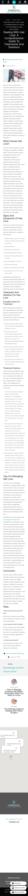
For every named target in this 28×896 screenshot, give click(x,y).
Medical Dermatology (18, 653)
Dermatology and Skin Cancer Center (13, 670)
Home (8, 20)
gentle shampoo (13, 519)
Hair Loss (16, 20)
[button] (11, 757)
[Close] (16, 748)
